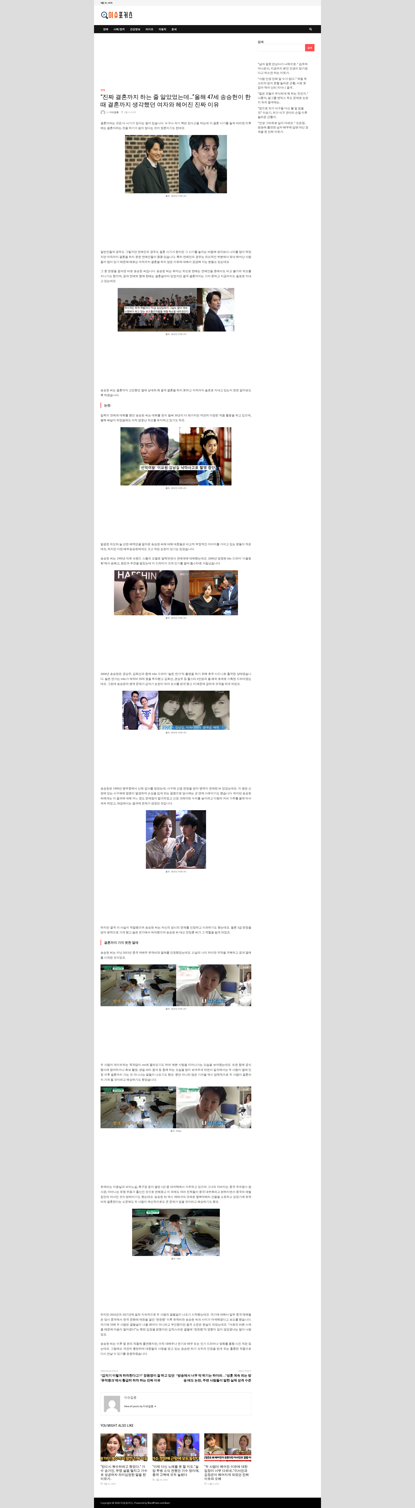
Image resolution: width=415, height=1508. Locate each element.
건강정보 (135, 29)
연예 (105, 29)
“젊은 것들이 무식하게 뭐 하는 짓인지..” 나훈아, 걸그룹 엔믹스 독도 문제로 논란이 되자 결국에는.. (283, 98)
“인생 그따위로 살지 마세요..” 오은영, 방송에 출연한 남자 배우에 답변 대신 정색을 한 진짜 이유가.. (283, 127)
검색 (261, 42)
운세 (174, 29)
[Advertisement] (176, 63)
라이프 (149, 29)
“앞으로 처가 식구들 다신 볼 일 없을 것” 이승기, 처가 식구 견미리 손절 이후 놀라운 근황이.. (282, 112)
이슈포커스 (126, 1502)
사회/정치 (119, 29)
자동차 (162, 29)
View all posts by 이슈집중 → (140, 1406)
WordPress (154, 1502)
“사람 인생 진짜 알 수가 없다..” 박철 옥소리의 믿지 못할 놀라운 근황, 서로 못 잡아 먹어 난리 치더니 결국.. (282, 83)
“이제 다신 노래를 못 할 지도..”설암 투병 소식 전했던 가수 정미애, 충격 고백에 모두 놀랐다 (175, 1471)
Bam (167, 1502)
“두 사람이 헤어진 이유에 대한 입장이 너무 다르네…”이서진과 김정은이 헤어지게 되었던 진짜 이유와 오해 (226, 1473)
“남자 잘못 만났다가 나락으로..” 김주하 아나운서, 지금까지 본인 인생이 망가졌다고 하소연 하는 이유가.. (283, 68)
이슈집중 (114, 112)
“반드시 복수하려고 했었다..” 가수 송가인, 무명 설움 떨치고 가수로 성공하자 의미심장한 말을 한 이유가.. (124, 1473)
